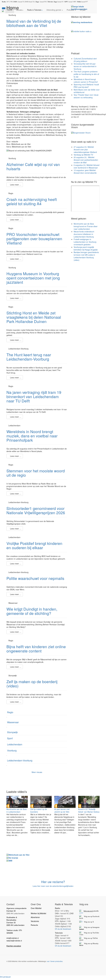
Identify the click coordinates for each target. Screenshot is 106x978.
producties (55, 961)
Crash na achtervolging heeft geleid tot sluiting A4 (31, 201)
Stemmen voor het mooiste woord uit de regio (35, 473)
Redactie (34, 925)
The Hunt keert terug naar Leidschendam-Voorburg (28, 357)
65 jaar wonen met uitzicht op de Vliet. (62, 810)
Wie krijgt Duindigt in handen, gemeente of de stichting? (31, 611)
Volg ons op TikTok (91, 938)
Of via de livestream (63, 929)
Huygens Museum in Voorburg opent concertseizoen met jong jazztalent (33, 278)
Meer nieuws (37, 772)
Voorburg (12, 750)
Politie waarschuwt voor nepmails (35, 578)
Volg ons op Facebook (91, 916)
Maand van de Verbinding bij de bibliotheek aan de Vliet (33, 23)
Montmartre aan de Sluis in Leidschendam (16, 810)
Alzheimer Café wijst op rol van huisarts (33, 166)
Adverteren (35, 917)
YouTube (96, 933)
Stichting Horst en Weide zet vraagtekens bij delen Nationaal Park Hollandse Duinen (33, 317)
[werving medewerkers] (81, 22)
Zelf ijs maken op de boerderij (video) (31, 684)
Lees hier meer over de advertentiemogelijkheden (53, 886)
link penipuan (5, 976)
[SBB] (9, 860)
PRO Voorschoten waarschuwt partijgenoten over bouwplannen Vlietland (34, 239)
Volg (86, 933)
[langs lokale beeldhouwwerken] (85, 7)
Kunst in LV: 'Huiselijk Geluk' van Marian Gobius (88, 810)
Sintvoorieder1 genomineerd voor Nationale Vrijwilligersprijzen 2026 (35, 510)
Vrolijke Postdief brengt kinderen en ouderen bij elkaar (34, 545)
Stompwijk (12, 732)
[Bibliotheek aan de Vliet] (17, 854)
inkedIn (91, 911)
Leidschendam (14, 744)
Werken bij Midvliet (38, 913)
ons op (90, 933)
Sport (10, 738)
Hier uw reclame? (53, 881)
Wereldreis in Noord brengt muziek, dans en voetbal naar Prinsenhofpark (32, 436)
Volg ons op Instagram (91, 927)
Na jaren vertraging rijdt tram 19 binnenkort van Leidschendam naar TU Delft (33, 396)
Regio (10, 712)
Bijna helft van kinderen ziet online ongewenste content (36, 649)
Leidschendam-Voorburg (19, 760)
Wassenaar (13, 722)
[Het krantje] (12, 857)
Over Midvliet (36, 908)
